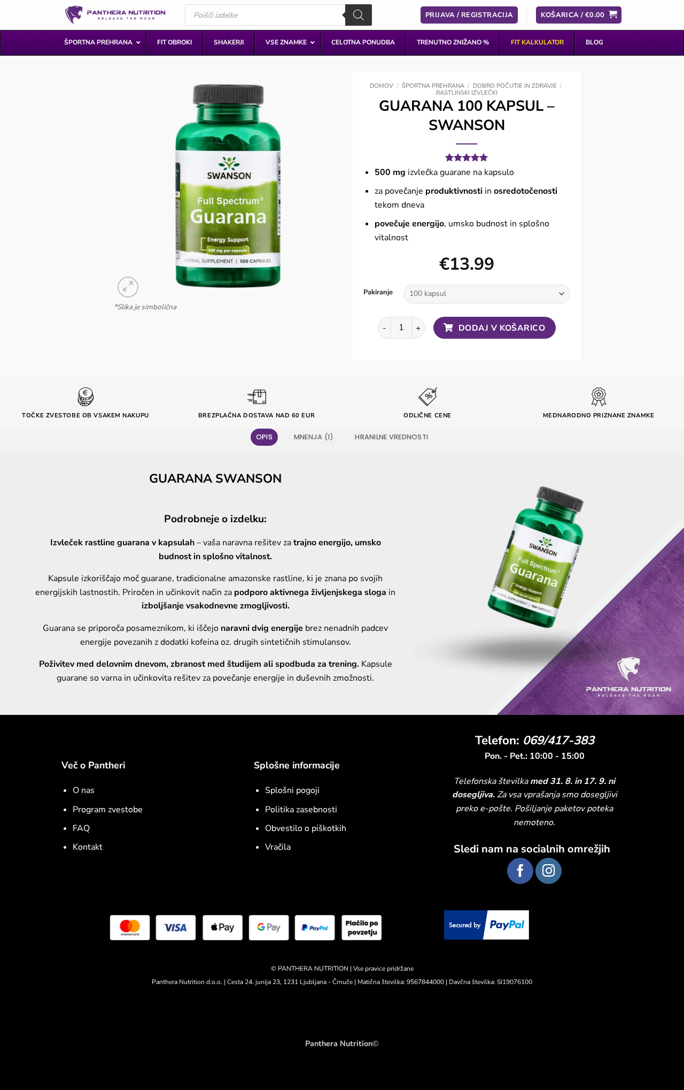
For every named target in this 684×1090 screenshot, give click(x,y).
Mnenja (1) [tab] (314, 436)
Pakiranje (378, 292)
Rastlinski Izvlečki (467, 93)
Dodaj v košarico (501, 327)
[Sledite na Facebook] (520, 871)
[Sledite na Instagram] (548, 871)
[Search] (358, 15)
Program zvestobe (108, 809)
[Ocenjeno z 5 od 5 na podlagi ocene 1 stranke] (466, 157)
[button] (128, 286)
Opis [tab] (264, 436)
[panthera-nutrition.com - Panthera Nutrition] (115, 15)
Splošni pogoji (292, 790)
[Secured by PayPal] (486, 924)
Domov (381, 86)
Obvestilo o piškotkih (305, 828)
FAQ (81, 828)
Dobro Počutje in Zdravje (515, 86)
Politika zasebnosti (301, 809)
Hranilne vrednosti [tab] (391, 436)
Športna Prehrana (433, 86)
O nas (84, 790)
